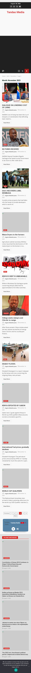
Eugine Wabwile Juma (11, 110)
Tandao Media (15, 12)
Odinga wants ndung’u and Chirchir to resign (15, 305)
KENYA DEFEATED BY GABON (15, 393)
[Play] (13, 529)
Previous (6, 513)
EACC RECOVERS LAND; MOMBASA (15, 178)
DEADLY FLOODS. (15, 351)
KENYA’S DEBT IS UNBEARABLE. (15, 264)
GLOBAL (6, 442)
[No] (29, 666)
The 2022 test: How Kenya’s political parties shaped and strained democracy (15, 640)
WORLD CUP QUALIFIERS (15, 479)
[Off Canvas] (3, 71)
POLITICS (6, 100)
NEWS (5, 144)
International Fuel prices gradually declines (15, 435)
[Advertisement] (15, 52)
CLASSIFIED (6, 558)
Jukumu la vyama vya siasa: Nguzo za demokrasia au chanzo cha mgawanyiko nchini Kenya (15, 610)
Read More (7, 122)
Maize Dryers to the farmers (15, 222)
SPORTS (6, 401)
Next (15, 516)
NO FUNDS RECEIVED (15, 137)
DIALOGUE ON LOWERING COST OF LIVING (15, 93)
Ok (16, 670)
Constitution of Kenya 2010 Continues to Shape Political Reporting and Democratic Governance (15, 550)
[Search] (22, 71)
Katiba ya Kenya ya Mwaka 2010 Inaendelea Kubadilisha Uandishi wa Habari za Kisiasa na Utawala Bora (15, 580)
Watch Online (27, 71)
